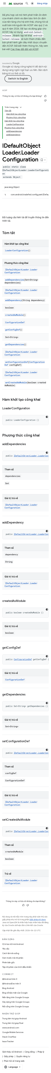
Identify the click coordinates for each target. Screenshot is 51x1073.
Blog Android (8, 988)
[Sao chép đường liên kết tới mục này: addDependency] (26, 522)
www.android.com (10, 1027)
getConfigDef (12, 329)
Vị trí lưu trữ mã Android (13, 944)
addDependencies (14, 279)
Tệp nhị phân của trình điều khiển (16, 967)
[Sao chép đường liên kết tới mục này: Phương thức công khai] (42, 435)
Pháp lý (41, 1052)
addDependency (13, 300)
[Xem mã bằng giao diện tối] (47, 417)
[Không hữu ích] (45, 100)
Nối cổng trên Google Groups (15, 1006)
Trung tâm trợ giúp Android (14, 1018)
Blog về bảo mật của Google (14, 992)
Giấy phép (8, 1056)
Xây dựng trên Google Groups (15, 1002)
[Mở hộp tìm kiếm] (27, 3)
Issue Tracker (8, 1041)
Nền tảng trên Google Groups (15, 997)
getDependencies (14, 344)
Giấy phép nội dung (37, 919)
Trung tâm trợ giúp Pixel (12, 1023)
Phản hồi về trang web (14, 1061)
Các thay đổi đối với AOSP (24, 49)
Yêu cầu (5, 948)
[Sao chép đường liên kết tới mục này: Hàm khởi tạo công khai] (43, 400)
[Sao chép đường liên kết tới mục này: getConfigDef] (23, 648)
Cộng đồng (30, 1052)
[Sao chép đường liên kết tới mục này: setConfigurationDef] (32, 741)
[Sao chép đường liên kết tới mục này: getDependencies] (28, 694)
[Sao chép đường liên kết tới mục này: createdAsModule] (28, 601)
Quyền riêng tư (23, 1056)
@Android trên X (9, 979)
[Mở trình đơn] (4, 3)
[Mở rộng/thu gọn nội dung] (20, 107)
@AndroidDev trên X (11, 983)
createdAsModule (14, 315)
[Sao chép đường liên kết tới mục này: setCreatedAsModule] (33, 820)
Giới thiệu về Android (12, 1052)
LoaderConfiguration (16, 250)
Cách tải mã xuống (10, 953)
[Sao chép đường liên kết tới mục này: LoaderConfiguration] (32, 408)
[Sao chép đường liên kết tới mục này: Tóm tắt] (18, 233)
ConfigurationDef (15, 322)
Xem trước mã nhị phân (12, 958)
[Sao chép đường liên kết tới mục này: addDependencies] (28, 444)
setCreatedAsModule (16, 382)
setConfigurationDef (16, 362)
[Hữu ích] (45, 96)
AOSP (4, 90)
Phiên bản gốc (8, 962)
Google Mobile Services (12, 1032)
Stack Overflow (9, 1037)
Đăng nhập (42, 3)
